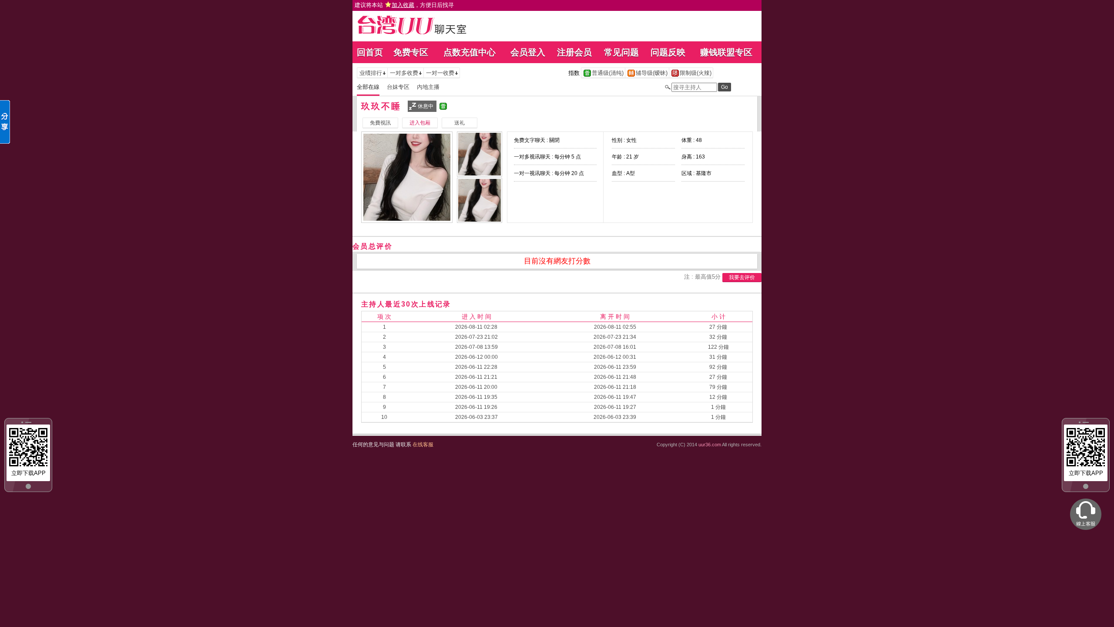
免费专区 (410, 52)
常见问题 (621, 52)
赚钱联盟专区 (726, 52)
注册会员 (574, 52)
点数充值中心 (469, 52)
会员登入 (527, 52)
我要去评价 (742, 277)
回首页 (370, 52)
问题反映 (668, 52)
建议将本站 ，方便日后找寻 (404, 5)
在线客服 (423, 445)
